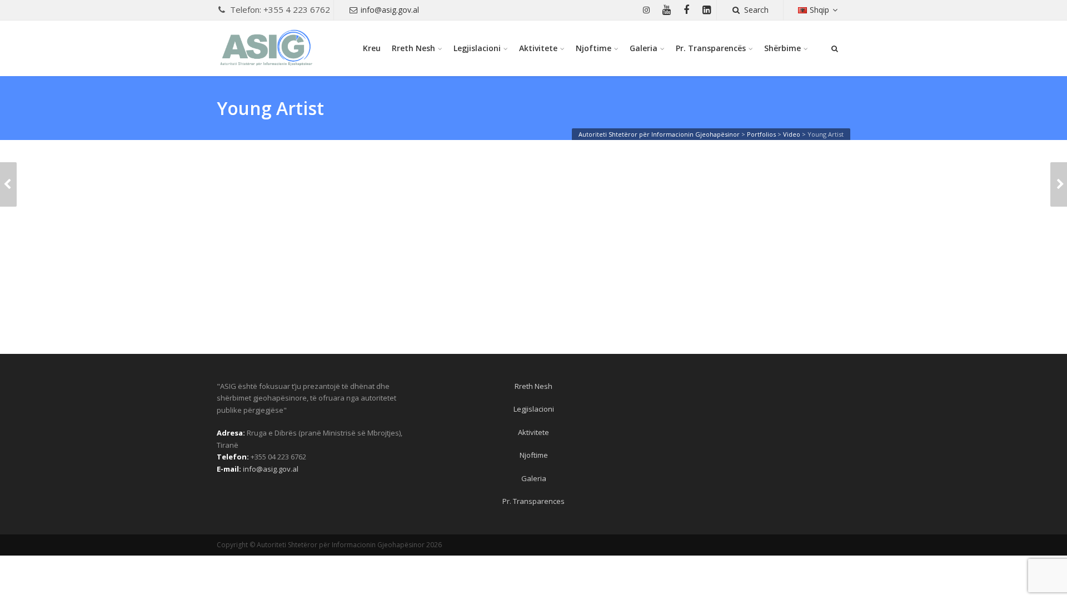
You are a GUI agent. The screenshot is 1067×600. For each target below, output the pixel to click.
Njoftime (593, 48)
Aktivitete (538, 48)
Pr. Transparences (533, 501)
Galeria (643, 48)
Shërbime (782, 48)
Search (756, 9)
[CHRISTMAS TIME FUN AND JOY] (8, 184)
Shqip (819, 9)
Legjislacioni (477, 48)
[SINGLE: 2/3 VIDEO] (1058, 184)
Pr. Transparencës (711, 48)
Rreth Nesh (413, 48)
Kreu (372, 48)
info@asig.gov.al (390, 9)
